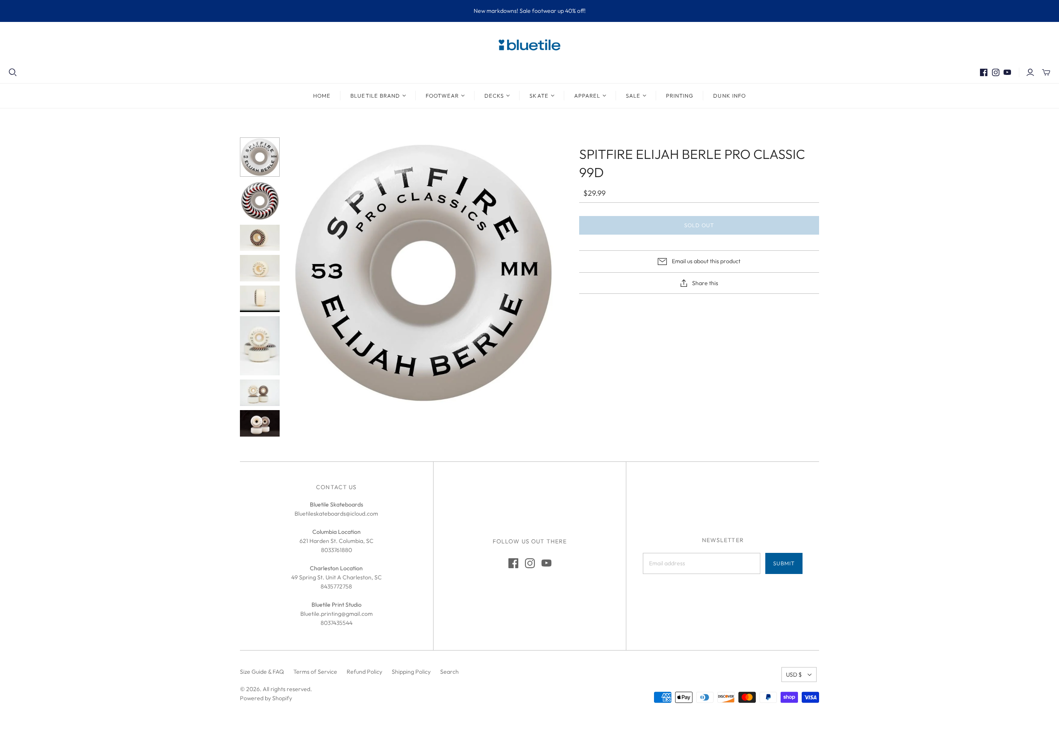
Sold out (699, 225)
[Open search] (13, 72)
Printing (679, 95)
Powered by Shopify (266, 698)
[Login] (1030, 72)
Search (449, 671)
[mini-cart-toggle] (1046, 72)
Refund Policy (364, 671)
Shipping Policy (411, 671)
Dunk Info (729, 95)
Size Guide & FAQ (262, 671)
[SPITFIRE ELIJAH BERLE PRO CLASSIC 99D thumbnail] (260, 157)
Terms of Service (315, 671)
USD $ (794, 674)
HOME (322, 95)
